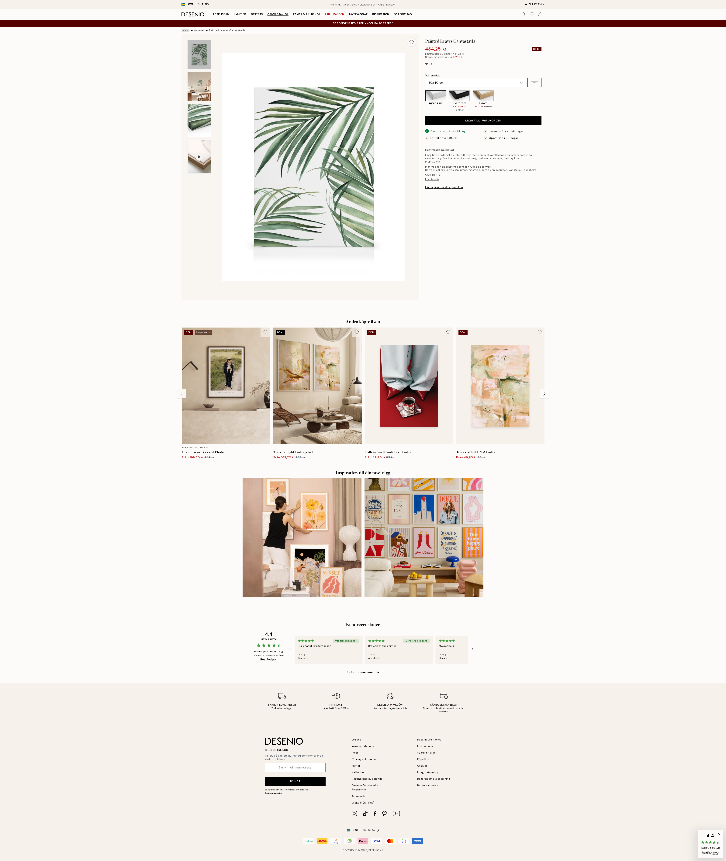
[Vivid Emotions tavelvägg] (424, 537)
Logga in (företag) (363, 802)
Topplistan (221, 14)
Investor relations (363, 746)
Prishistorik (432, 179)
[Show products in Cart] (540, 14)
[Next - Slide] (544, 101)
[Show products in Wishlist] (532, 14)
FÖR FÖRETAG (403, 14)
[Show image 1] (199, 54)
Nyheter (240, 14)
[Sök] (524, 14)
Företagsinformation (365, 759)
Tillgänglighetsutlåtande (367, 778)
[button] (534, 82)
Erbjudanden (334, 14)
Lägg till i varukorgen (483, 120)
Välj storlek (432, 75)
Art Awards (358, 796)
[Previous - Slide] (422, 101)
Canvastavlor (277, 14)
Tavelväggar (358, 14)
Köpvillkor (423, 759)
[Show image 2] (199, 86)
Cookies (422, 765)
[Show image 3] (199, 120)
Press (355, 752)
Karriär (356, 765)
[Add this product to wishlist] (411, 41)
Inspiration (380, 14)
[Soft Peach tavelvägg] (302, 537)
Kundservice (425, 746)
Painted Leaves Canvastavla (227, 30)
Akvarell (199, 30)
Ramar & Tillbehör (306, 14)
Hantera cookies (427, 785)
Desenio (373, 850)
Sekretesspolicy (273, 793)
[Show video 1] (199, 156)
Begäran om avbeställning (433, 778)
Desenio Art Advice (429, 739)
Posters (257, 14)
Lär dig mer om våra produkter (444, 187)
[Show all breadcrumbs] (185, 30)
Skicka (295, 781)
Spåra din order (427, 752)
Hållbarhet (358, 772)
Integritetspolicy (427, 772)
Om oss (356, 739)
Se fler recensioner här (363, 672)
